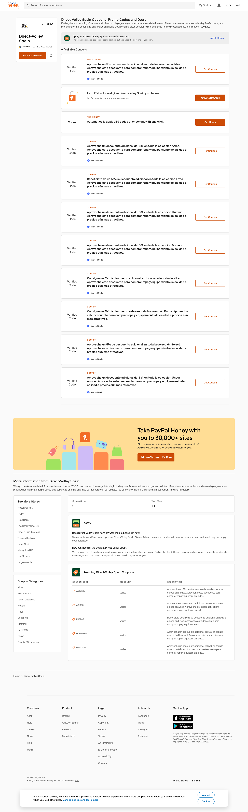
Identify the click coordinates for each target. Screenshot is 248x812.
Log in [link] (238, 5)
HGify (21, 513)
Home (16, 676)
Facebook (143, 715)
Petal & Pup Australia (29, 532)
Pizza (20, 587)
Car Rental (23, 629)
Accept (206, 795)
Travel (21, 611)
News (30, 736)
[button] (186, 780)
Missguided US (25, 550)
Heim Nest (23, 544)
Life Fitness (24, 556)
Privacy (102, 715)
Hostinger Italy (25, 507)
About (30, 715)
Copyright (103, 722)
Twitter (141, 722)
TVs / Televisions (26, 599)
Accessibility (105, 756)
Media (30, 749)
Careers (31, 729)
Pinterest (143, 736)
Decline (206, 801)
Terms (101, 736)
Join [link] (228, 5)
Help (29, 722)
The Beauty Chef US (28, 525)
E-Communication (108, 749)
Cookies (102, 763)
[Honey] (13, 5)
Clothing (22, 623)
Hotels (21, 605)
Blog (29, 742)
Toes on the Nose (27, 538)
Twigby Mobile (25, 562)
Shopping (23, 617)
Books (21, 636)
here (77, 780)
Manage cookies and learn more (80, 799)
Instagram (143, 729)
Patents (102, 729)
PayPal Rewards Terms (97, 98)
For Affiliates (68, 736)
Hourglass (23, 519)
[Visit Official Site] (51, 55)
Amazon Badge (70, 722)
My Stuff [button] (204, 5)
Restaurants (24, 593)
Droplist (66, 715)
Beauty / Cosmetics (28, 642)
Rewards (67, 729)
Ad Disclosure (105, 742)
